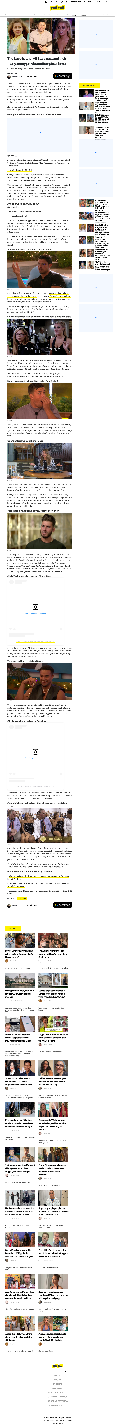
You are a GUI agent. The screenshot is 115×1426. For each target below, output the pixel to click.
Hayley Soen (17, 76)
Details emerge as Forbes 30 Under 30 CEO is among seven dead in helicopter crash (102, 119)
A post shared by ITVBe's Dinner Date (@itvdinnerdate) (35, 641)
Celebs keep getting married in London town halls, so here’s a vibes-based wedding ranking (51, 993)
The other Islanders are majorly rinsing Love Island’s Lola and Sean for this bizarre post (102, 242)
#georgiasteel (49, 163)
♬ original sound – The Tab (19, 170)
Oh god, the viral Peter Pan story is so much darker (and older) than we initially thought (53, 1037)
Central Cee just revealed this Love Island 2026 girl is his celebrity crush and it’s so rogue (18, 1253)
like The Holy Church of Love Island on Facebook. (41, 867)
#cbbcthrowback (24, 211)
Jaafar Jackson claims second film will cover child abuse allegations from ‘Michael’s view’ (19, 1081)
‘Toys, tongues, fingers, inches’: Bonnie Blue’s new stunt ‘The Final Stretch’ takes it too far (53, 1211)
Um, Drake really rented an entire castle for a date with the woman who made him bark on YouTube (19, 1211)
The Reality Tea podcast (60, 296)
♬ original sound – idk (17, 216)
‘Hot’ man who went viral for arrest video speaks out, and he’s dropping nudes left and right (20, 1168)
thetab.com (53, 1418)
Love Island (22, 898)
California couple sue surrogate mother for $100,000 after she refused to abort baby (52, 1081)
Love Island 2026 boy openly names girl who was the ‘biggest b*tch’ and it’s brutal (102, 216)
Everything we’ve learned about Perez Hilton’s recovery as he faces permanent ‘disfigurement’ (102, 95)
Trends (28, 14)
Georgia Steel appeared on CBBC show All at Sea (36, 220)
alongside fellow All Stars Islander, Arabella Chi (41, 571)
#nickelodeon (62, 163)
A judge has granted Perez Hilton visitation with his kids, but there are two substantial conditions (19, 1295)
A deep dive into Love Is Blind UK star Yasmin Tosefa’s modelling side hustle (19, 1337)
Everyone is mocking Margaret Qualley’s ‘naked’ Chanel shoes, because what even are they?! (19, 1123)
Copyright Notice (57, 1397)
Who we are (76, 2)
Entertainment (15, 14)
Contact (87, 2)
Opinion (56, 14)
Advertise (98, 2)
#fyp (41, 163)
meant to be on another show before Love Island (48, 425)
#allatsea (37, 211)
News (4, 14)
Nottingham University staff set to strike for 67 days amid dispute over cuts (19, 993)
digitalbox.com (59, 1423)
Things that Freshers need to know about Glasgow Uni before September (52, 954)
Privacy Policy (57, 1405)
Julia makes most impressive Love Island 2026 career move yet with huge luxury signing (53, 1295)
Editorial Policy (57, 1393)
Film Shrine (84, 14)
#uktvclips (12, 211)
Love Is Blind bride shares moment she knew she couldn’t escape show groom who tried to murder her (102, 230)
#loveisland (12, 166)
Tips (108, 2)
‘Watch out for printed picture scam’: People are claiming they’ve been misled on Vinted (18, 1037)
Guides (65, 14)
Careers (57, 1384)
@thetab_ (12, 155)
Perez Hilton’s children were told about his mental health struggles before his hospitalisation (52, 1253)
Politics (46, 14)
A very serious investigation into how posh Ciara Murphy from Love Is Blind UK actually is (52, 1337)
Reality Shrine (75, 14)
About (57, 1380)
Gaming (37, 14)
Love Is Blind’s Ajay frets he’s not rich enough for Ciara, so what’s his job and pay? (19, 954)
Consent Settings (57, 1401)
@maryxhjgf (13, 207)
